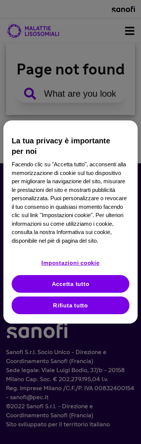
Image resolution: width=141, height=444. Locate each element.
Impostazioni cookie (70, 263)
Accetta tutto (70, 284)
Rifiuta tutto (70, 305)
